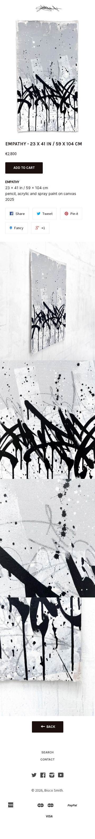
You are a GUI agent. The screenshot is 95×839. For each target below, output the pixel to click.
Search (47, 752)
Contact (47, 759)
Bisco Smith (53, 790)
